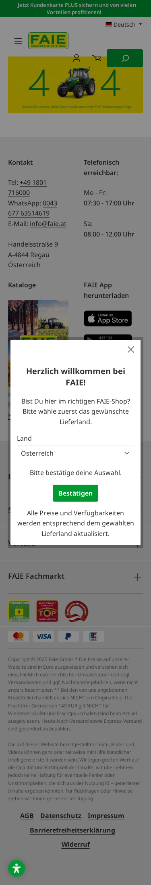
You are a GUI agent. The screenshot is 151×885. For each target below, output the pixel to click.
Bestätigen (75, 493)
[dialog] (75, 442)
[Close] (130, 349)
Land (24, 438)
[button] (16, 868)
